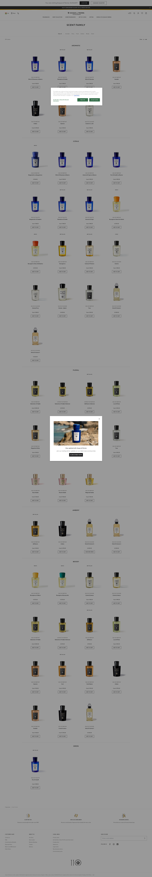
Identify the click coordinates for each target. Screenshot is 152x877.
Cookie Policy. (77, 95)
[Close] (99, 419)
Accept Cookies (94, 99)
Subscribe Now (76, 455)
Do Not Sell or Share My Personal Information (61, 100)
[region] (76, 96)
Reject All (82, 99)
